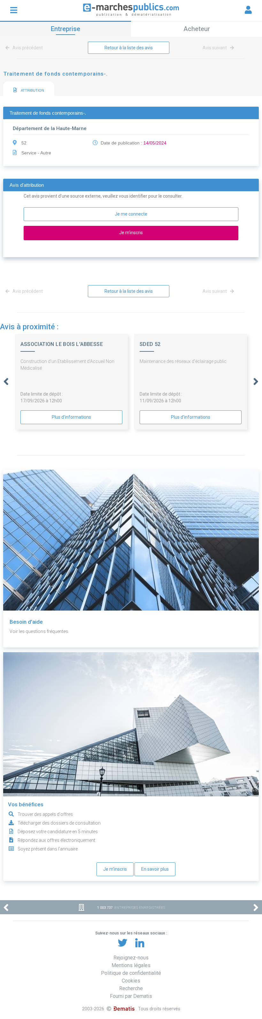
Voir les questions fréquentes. (39, 631)
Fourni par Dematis (131, 996)
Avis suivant (215, 47)
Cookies (131, 981)
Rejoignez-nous (131, 958)
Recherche (131, 988)
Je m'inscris (115, 869)
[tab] (28, 88)
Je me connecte (131, 214)
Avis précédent (27, 47)
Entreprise (65, 29)
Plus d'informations (71, 417)
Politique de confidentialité (131, 973)
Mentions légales (131, 965)
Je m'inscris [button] (131, 232)
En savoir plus (155, 869)
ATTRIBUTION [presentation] (32, 90)
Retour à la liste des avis (128, 47)
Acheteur (196, 29)
